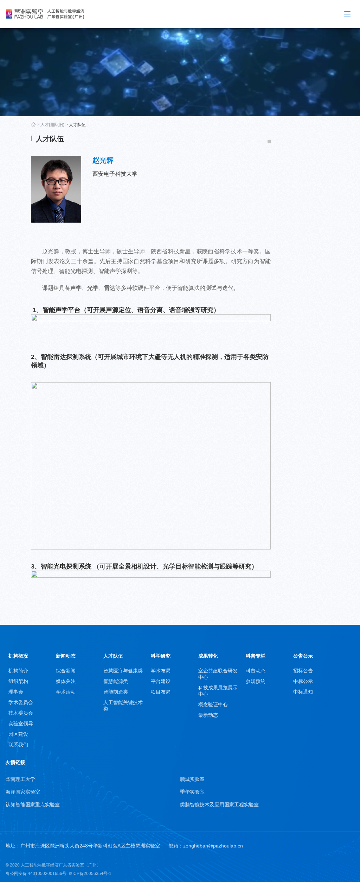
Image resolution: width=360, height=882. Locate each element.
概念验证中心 (213, 704)
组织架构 (18, 681)
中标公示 (303, 681)
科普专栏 (255, 656)
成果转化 (208, 656)
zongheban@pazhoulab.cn (213, 846)
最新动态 (208, 715)
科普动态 (255, 670)
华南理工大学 (20, 779)
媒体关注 (66, 681)
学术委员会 (20, 702)
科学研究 (161, 656)
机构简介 (18, 670)
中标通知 (303, 692)
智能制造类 (115, 692)
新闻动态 (66, 656)
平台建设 (161, 681)
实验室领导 (20, 723)
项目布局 (161, 692)
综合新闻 (66, 670)
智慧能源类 (115, 681)
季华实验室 (192, 792)
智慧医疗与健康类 (123, 670)
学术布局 (161, 670)
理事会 (15, 692)
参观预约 (255, 681)
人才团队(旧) (52, 124)
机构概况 (18, 656)
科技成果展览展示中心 (218, 691)
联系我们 (18, 744)
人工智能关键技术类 (123, 706)
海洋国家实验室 (23, 792)
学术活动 (66, 692)
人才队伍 (77, 124)
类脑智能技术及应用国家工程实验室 (219, 804)
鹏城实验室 (192, 779)
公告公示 (303, 656)
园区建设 (18, 734)
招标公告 (303, 670)
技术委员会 (20, 713)
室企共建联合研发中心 (218, 674)
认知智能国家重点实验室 (33, 804)
